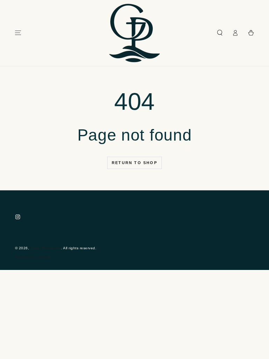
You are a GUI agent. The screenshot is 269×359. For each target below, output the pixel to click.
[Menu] (18, 32)
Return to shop (134, 163)
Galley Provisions (45, 248)
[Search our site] (220, 32)
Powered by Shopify (33, 257)
